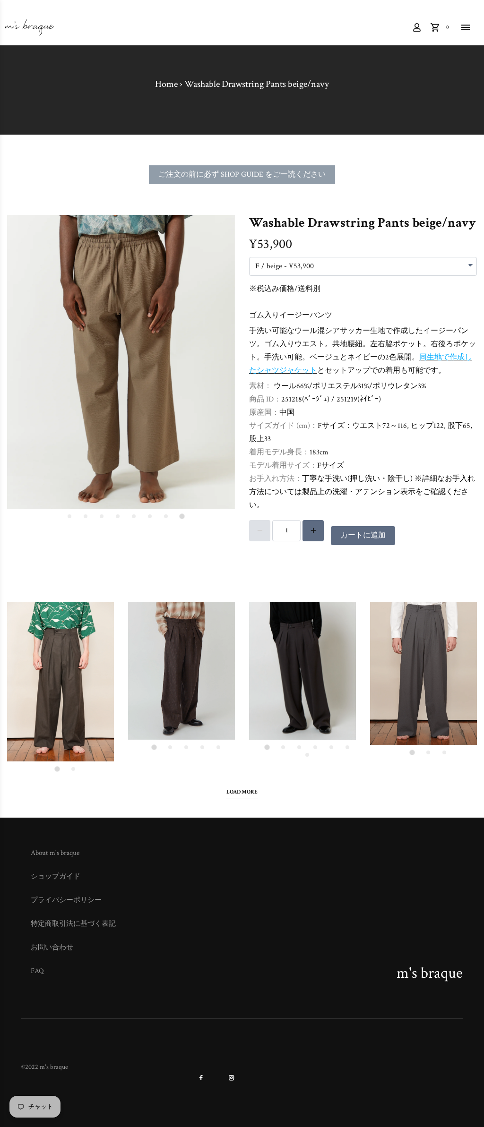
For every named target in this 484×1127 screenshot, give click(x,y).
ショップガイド (55, 876)
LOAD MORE (242, 791)
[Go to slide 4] (134, 516)
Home (166, 84)
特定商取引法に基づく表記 (73, 923)
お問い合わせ (52, 947)
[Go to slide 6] (102, 516)
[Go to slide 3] (150, 516)
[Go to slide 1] (181, 516)
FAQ (37, 970)
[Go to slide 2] (166, 516)
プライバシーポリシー (66, 900)
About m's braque (55, 852)
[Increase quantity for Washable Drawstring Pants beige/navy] (313, 530)
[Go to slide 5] (118, 516)
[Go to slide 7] (85, 516)
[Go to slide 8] (69, 516)
